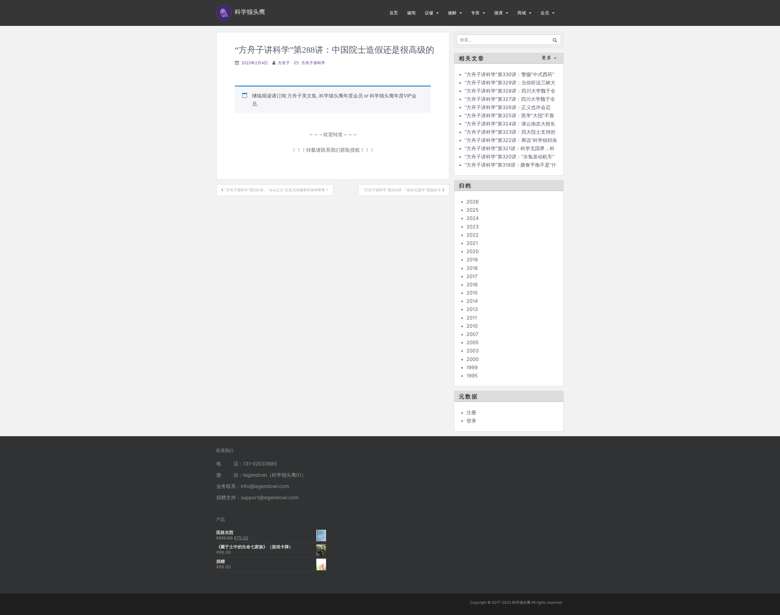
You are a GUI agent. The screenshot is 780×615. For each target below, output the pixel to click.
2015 (472, 293)
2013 (472, 309)
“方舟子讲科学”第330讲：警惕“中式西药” (509, 74)
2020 (472, 251)
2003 (472, 351)
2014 (472, 301)
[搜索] (555, 39)
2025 (472, 210)
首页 (393, 13)
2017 (471, 276)
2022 (472, 235)
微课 (498, 13)
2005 (472, 342)
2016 (472, 284)
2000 (472, 359)
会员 (545, 13)
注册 (471, 412)
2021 (472, 243)
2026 (472, 202)
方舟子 (284, 62)
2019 (472, 259)
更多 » (549, 57)
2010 (472, 326)
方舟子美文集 (302, 95)
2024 (472, 218)
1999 (472, 367)
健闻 (411, 13)
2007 (472, 334)
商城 (521, 13)
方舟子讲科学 (313, 62)
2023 (472, 227)
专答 (475, 13)
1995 (472, 376)
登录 (471, 421)
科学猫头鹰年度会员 (341, 95)
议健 (429, 13)
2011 (471, 318)
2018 (472, 268)
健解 (452, 13)
